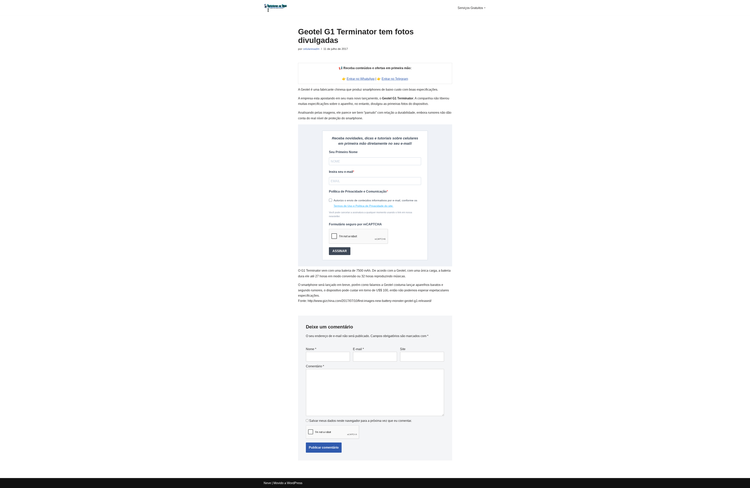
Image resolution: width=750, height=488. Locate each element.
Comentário (315, 366)
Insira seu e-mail (341, 171)
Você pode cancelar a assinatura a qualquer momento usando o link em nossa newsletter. (370, 214)
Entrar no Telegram (395, 78)
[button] (485, 8)
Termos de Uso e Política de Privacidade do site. (363, 205)
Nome (311, 349)
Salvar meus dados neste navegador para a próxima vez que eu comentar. (360, 420)
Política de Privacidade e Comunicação (358, 191)
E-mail (358, 349)
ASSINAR (339, 251)
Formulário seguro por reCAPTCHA (355, 224)
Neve (267, 483)
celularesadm (311, 48)
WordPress (294, 483)
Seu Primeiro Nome (343, 152)
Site (402, 349)
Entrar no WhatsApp (361, 78)
